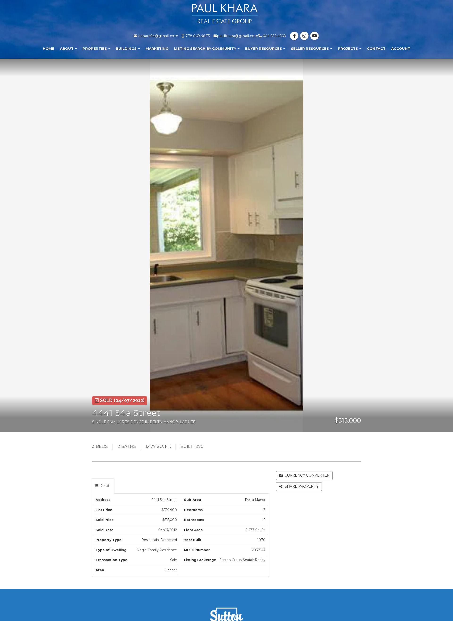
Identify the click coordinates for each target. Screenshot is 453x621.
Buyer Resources (264, 48)
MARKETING (157, 48)
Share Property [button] (301, 486)
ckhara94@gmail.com (157, 36)
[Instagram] (305, 36)
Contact (376, 48)
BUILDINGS (127, 48)
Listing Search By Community (205, 48)
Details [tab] (105, 485)
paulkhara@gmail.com (237, 36)
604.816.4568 (274, 36)
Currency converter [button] (307, 475)
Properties (95, 48)
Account (400, 48)
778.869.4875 (197, 36)
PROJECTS (348, 48)
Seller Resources (310, 48)
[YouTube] (314, 36)
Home (48, 48)
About (67, 48)
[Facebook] (295, 36)
